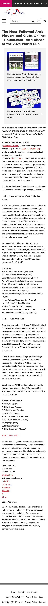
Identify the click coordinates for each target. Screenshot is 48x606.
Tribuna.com (16, 158)
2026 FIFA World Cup (31, 149)
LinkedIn (5, 481)
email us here (7, 475)
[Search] (33, 21)
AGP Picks (5, 4)
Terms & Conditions (34, 597)
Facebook (6, 487)
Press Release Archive (27, 592)
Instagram (6, 484)
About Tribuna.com (10, 435)
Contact (42, 602)
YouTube (5, 491)
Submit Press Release (15, 597)
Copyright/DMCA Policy (12, 602)
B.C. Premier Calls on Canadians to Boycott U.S (25, 3)
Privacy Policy (31, 602)
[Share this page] (44, 21)
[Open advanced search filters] (38, 21)
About (13, 592)
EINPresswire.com (10, 145)
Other (4, 497)
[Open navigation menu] (4, 21)
